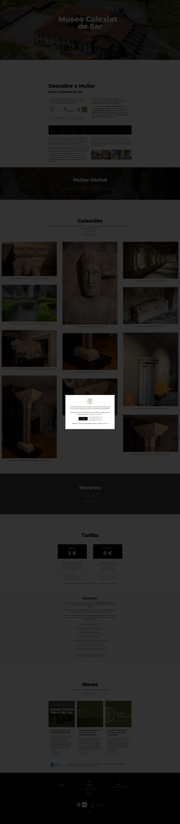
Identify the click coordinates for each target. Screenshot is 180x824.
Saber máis (105, 423)
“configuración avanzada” (95, 414)
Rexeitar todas (95, 418)
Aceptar (83, 418)
